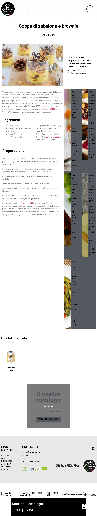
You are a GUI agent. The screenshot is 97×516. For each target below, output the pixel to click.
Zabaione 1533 (49, 109)
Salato (26, 455)
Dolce (25, 458)
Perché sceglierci (6, 459)
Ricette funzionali (32, 461)
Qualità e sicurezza (6, 465)
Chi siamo (6, 455)
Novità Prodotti (31, 452)
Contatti (6, 469)
